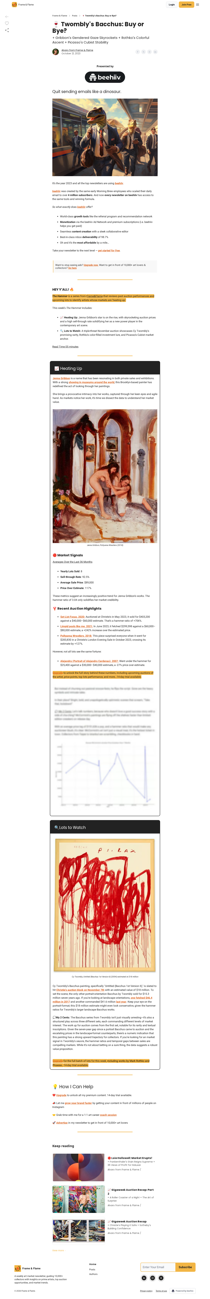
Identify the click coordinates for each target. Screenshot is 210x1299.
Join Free (186, 4)
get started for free (109, 250)
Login (172, 4)
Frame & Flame (59, 15)
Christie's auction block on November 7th (80, 989)
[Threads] (161, 1278)
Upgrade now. (91, 265)
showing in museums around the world (91, 382)
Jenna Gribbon (61, 378)
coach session (108, 1114)
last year (121, 1001)
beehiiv (119, 183)
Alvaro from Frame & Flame (77, 50)
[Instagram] (152, 1278)
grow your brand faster (78, 1103)
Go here (72, 268)
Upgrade (58, 672)
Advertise (62, 1122)
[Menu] (198, 4)
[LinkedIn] (144, 1278)
